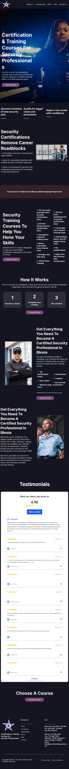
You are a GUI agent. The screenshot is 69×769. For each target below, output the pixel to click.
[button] (33, 4)
